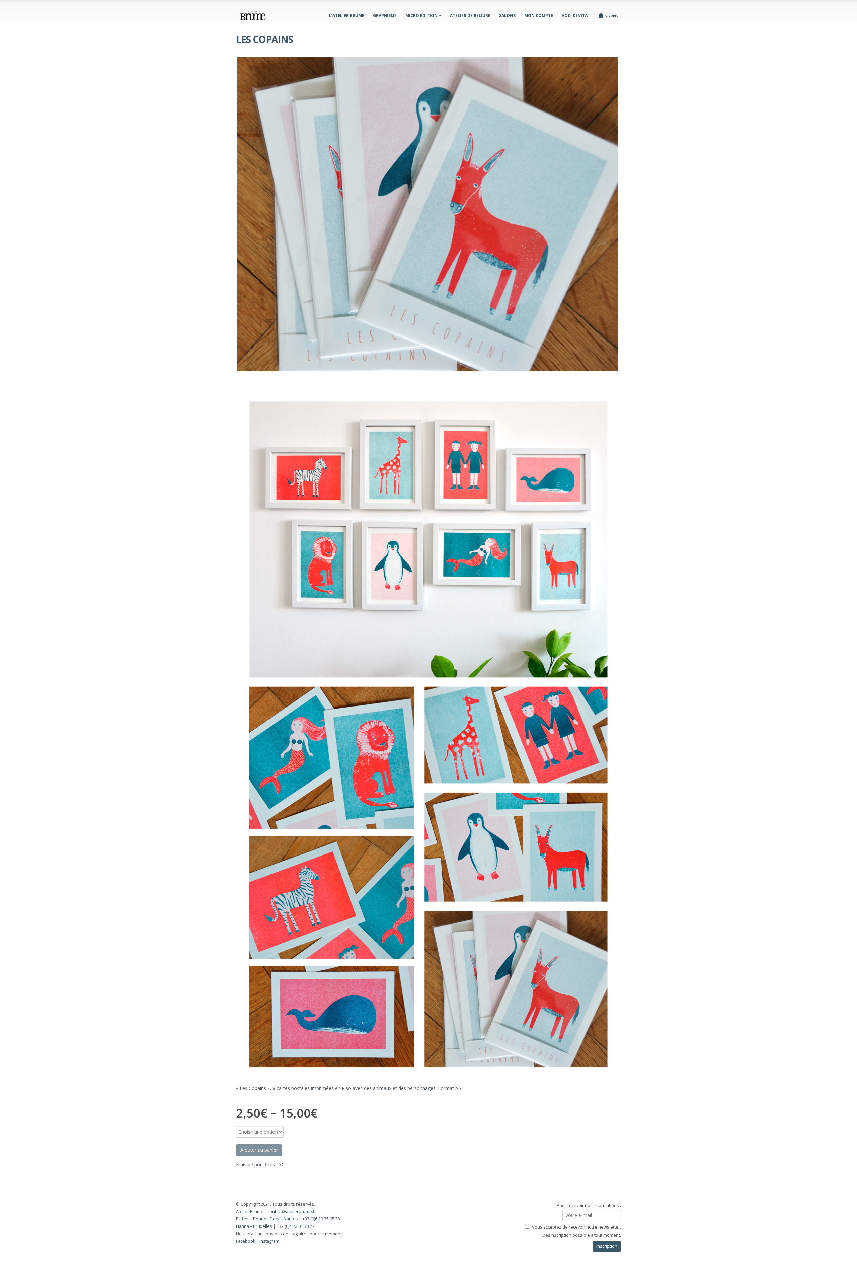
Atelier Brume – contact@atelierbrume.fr (276, 1211)
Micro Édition (421, 15)
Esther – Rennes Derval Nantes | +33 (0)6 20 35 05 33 (288, 1219)
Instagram (269, 1241)
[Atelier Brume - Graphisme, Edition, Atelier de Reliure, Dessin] (252, 15)
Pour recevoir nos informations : (589, 1205)
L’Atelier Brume (346, 15)
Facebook (245, 1241)
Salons (507, 15)
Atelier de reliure (470, 15)
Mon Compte (538, 15)
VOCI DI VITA (575, 15)
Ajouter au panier (259, 1150)
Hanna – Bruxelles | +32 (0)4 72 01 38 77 (275, 1226)
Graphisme (385, 15)
